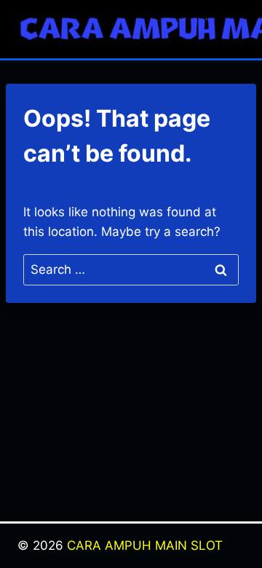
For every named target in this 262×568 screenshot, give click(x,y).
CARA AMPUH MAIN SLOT (145, 545)
